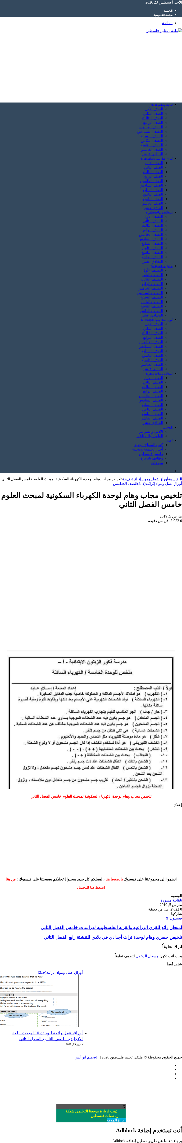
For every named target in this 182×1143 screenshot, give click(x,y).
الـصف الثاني (153, 221)
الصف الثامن (153, 194)
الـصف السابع (152, 243)
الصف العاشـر (152, 149)
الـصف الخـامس (150, 127)
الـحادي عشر (153, 261)
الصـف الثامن (152, 409)
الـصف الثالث (152, 225)
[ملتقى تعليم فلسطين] (164, 31)
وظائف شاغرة (152, 458)
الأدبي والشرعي (150, 431)
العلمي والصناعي (149, 436)
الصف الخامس (151, 181)
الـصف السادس (150, 239)
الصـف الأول (153, 378)
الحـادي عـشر (152, 154)
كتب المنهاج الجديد (148, 445)
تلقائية (177, 900)
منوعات (157, 463)
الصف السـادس (150, 346)
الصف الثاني (153, 167)
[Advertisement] (91, 65)
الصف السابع (153, 190)
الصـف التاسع (152, 414)
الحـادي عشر (153, 423)
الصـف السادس (150, 400)
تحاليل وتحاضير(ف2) (162, 266)
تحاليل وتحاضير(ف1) (162, 104)
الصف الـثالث (152, 118)
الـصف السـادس (150, 131)
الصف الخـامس (151, 342)
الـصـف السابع (152, 297)
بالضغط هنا (114, 879)
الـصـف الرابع (152, 284)
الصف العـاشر (152, 364)
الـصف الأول (153, 216)
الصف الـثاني (153, 114)
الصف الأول (154, 109)
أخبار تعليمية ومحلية (147, 449)
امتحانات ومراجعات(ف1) (159, 212)
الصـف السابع (152, 405)
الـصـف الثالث (152, 279)
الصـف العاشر (152, 418)
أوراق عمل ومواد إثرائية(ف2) (157, 319)
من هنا (11, 879)
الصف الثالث (153, 172)
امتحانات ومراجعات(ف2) (159, 373)
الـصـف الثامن (152, 302)
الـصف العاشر (152, 257)
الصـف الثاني (153, 382)
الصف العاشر (152, 203)
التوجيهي (168, 427)
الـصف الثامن (152, 248)
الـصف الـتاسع (152, 145)
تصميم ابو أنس (86, 1057)
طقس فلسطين (151, 454)
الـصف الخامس (151, 234)
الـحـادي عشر (152, 315)
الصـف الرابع (153, 391)
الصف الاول (154, 324)
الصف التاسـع (152, 360)
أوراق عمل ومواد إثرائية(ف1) (157, 158)
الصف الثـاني (153, 328)
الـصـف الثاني (152, 275)
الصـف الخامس (151, 396)
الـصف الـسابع (152, 136)
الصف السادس (151, 185)
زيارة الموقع (116, 1120)
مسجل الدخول (147, 956)
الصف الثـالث (152, 333)
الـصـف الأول (152, 270)
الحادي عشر (153, 208)
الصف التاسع (153, 199)
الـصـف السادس (150, 293)
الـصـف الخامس (150, 288)
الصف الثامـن (152, 355)
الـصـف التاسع (152, 306)
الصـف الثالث (152, 387)
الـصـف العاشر (151, 311)
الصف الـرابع (153, 337)
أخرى (170, 440)
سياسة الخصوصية (163, 14)
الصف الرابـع (153, 123)
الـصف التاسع (152, 252)
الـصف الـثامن (152, 140)
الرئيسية (168, 10)
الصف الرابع (153, 176)
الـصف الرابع (153, 230)
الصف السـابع (152, 351)
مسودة (166, 900)
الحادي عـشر (153, 369)
